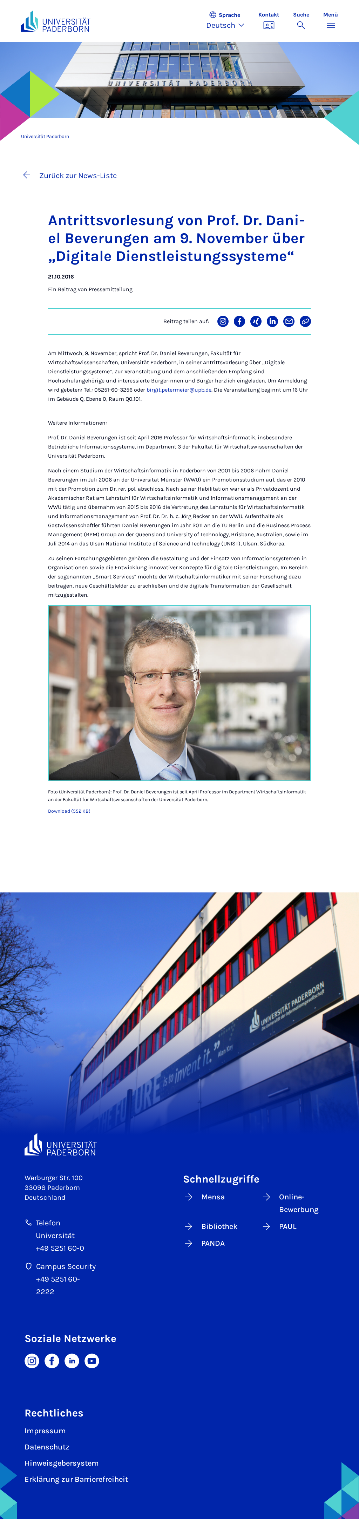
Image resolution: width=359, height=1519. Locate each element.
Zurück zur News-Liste (78, 175)
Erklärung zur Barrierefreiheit (76, 1479)
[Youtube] (91, 1360)
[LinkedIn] (72, 1360)
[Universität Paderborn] (61, 1144)
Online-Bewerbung (299, 1203)
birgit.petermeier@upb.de (179, 389)
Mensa (213, 1197)
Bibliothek (219, 1226)
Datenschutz (47, 1447)
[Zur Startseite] (55, 21)
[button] (228, 21)
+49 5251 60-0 (60, 1248)
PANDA (213, 1243)
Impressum (45, 1430)
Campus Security (66, 1266)
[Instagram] (32, 1360)
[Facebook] (52, 1360)
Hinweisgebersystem (62, 1463)
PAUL (288, 1226)
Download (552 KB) (69, 811)
